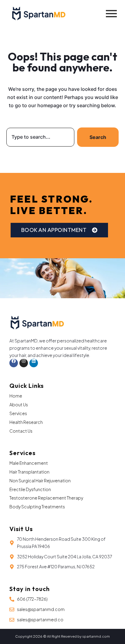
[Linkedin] (33, 363)
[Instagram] (23, 363)
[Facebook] (13, 363)
